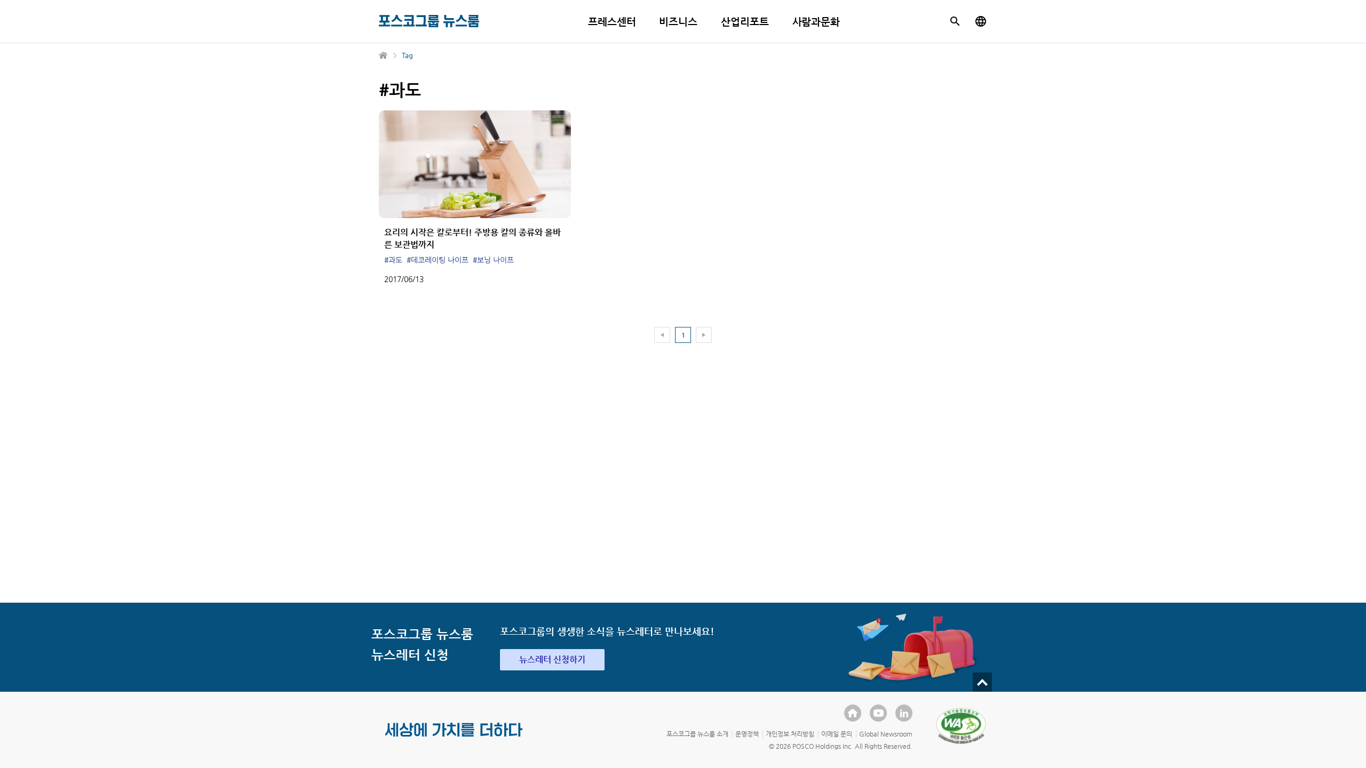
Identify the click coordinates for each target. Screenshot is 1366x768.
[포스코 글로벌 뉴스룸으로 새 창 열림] (980, 21)
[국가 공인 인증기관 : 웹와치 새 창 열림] (961, 726)
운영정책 (747, 734)
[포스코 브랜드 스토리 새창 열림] (454, 738)
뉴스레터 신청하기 (552, 659)
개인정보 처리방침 (790, 734)
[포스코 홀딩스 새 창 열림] (852, 713)
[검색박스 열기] (955, 21)
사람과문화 (816, 21)
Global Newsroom (885, 734)
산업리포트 (745, 21)
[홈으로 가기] (383, 55)
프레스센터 (612, 21)
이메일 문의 (836, 734)
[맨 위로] (982, 682)
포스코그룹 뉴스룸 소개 (697, 734)
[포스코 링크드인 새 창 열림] (903, 713)
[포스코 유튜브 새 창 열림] (878, 713)
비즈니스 (678, 21)
